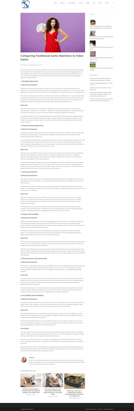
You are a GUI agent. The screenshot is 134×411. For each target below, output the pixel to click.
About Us (94, 409)
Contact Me (100, 409)
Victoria (25, 65)
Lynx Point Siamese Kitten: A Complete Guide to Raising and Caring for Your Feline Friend (31, 390)
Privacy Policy (88, 409)
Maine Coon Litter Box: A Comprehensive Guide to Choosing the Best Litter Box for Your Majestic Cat (74, 393)
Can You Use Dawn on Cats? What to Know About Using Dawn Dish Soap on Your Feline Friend (53, 391)
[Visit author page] (23, 359)
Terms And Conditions (109, 409)
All (41, 65)
